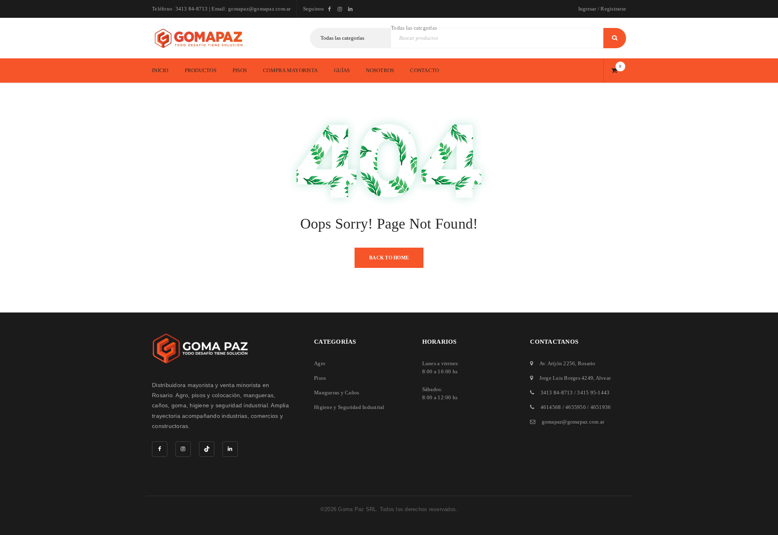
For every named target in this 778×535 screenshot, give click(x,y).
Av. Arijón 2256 (557, 363)
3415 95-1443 (593, 392)
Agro (319, 363)
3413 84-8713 (557, 392)
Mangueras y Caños (336, 392)
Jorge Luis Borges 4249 (566, 378)
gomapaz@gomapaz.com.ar (573, 422)
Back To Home (389, 258)
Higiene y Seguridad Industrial (349, 407)
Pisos (320, 378)
